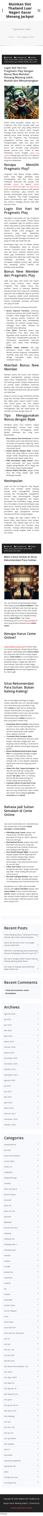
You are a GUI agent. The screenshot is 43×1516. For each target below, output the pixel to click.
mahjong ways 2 (10, 1244)
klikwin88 (7, 1222)
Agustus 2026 (9, 1014)
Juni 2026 (8, 1025)
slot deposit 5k (10, 1388)
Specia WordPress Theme (21, 1507)
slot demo (8, 1372)
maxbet (7, 1261)
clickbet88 (8, 1172)
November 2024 (11, 1119)
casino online (13, 60)
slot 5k (7, 1338)
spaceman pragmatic (12, 1460)
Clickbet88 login (10, 1178)
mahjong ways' (10, 1250)
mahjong (7, 1233)
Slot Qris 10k (9, 1427)
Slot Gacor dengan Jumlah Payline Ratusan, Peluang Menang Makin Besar (21, 960)
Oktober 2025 (10, 1069)
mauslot (7, 1255)
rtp (5, 1289)
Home (11, 37)
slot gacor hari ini (11, 1405)
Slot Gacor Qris (10, 1411)
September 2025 (11, 1075)
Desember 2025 (11, 1058)
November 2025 (11, 1064)
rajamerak (8, 1277)
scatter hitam (9, 1305)
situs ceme (33, 62)
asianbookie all (10, 1144)
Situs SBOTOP (10, 1327)
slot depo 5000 (10, 1377)
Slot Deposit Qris (11, 1394)
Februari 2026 (10, 1047)
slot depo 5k (9, 1383)
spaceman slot (10, 1466)
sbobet (7, 1294)
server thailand (10, 1311)
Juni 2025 (8, 1091)
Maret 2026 (9, 1041)
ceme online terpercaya (14, 646)
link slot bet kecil (10, 1228)
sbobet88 (8, 1300)
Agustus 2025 (9, 1080)
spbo (6, 1472)
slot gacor (8, 1399)
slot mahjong (9, 1416)
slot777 (7, 1449)
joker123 (7, 1205)
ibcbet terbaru (10, 1194)
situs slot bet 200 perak (14, 1333)
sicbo (6, 1316)
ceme (21, 60)
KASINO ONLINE (23, 62)
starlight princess (11, 1477)
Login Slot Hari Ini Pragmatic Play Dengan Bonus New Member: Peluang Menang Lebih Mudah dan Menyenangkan (21, 74)
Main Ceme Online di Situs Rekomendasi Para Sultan (20, 558)
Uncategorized (21, 57)
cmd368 (7, 1183)
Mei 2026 (8, 1030)
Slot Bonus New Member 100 (16, 1366)
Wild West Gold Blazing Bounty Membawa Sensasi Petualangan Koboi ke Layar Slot (21, 952)
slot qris (7, 1422)
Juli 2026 (7, 1019)
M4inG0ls (8, 57)
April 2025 (8, 1102)
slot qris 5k (8, 1433)
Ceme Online (28, 60)
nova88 (7, 1266)
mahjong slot (9, 1239)
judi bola (7, 1216)
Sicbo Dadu (8, 1322)
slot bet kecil (9, 1361)
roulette (7, 1283)
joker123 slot (9, 1211)
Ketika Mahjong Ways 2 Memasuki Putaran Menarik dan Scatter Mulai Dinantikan (21, 935)
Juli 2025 (7, 1086)
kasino (16, 184)
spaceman (8, 1455)
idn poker (8, 1200)
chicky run (8, 1166)
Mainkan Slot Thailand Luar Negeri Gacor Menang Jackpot (20, 10)
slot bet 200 (9, 1355)
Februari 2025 (10, 1113)
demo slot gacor (10, 1189)
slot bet (7, 1344)
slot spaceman (10, 1438)
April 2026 (8, 1036)
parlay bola (8, 1272)
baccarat (7, 1150)
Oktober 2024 (10, 1124)
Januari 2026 (9, 1052)
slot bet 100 (9, 1349)
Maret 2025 (9, 1108)
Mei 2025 (8, 1097)
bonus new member (12, 1155)
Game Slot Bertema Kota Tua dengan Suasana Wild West (19, 944)
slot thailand (9, 1444)
